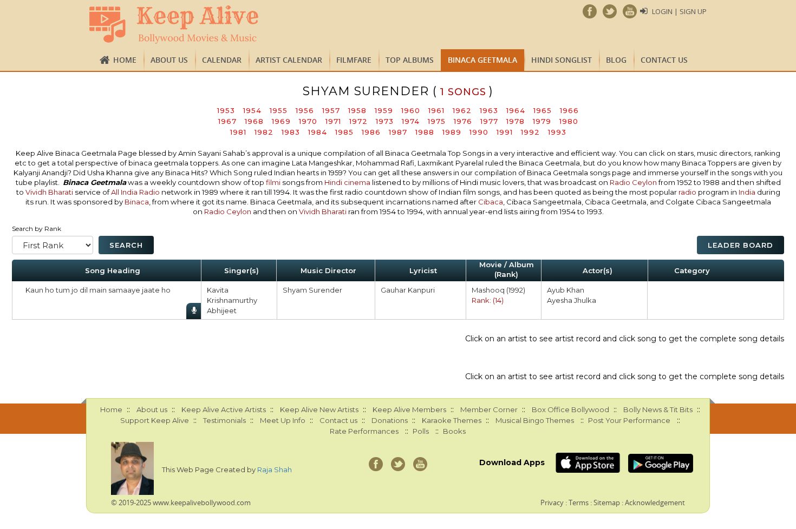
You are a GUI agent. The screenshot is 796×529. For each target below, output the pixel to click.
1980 (568, 121)
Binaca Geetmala (482, 60)
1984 (317, 132)
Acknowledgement (655, 502)
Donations (389, 420)
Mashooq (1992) (498, 290)
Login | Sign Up (679, 11)
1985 (344, 132)
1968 (254, 121)
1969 (281, 121)
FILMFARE (353, 60)
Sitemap (606, 502)
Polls (421, 431)
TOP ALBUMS (410, 60)
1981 (238, 132)
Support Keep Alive (154, 420)
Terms (579, 502)
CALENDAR (222, 60)
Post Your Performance (629, 420)
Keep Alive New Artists (319, 409)
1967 (227, 121)
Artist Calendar (289, 60)
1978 (515, 121)
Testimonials (224, 420)
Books (454, 431)
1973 (385, 121)
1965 (542, 110)
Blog (616, 60)
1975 (437, 121)
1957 (331, 110)
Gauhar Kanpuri (408, 290)
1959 (384, 110)
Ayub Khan (565, 290)
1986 (371, 132)
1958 (357, 110)
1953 (226, 110)
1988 (424, 132)
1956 (305, 110)
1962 (462, 110)
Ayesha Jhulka (571, 300)
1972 (358, 121)
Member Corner (489, 409)
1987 (398, 132)
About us (169, 60)
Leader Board (740, 245)
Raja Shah (274, 469)
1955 (279, 110)
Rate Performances (364, 431)
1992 (530, 132)
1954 (252, 110)
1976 (463, 121)
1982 (264, 132)
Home (124, 60)
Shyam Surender (312, 290)
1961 (436, 110)
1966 (569, 110)
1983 (291, 132)
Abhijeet (222, 310)
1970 (308, 121)
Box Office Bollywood (570, 409)
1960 (410, 110)
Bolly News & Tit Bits (658, 409)
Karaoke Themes (451, 420)
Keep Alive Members (409, 409)
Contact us (664, 60)
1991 (505, 132)
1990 (478, 132)
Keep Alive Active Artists (223, 409)
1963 (489, 110)
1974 (411, 121)
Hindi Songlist (561, 60)
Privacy (552, 502)
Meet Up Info (282, 420)
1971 (333, 121)
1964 (515, 110)
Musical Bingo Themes (534, 420)
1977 (489, 121)
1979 (542, 121)
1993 (557, 132)
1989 (451, 132)
